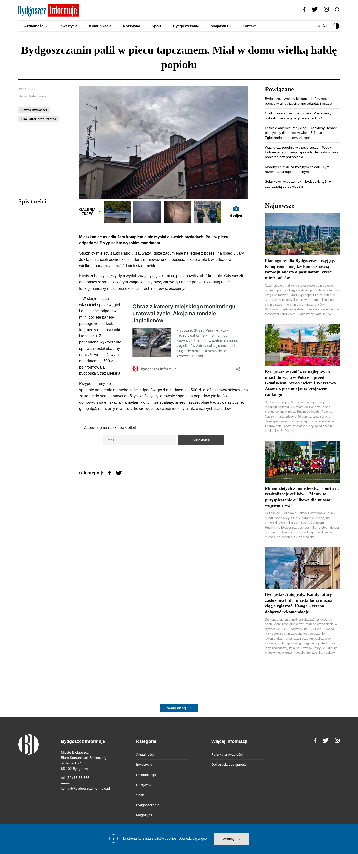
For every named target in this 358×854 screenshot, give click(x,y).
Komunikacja (100, 26)
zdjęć (236, 216)
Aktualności (34, 26)
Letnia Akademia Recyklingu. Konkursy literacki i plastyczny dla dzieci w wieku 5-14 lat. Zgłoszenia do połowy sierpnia (302, 132)
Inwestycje (68, 26)
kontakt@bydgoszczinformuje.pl (85, 788)
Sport (156, 26)
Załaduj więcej (176, 708)
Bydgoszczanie (186, 26)
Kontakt (249, 26)
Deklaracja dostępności (229, 764)
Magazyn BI (221, 26)
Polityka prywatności (227, 754)
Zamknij (228, 839)
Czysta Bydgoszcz (34, 110)
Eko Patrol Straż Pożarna (38, 119)
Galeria (87, 211)
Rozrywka (131, 26)
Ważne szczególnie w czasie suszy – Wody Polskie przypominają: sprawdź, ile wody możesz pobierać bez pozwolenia (302, 152)
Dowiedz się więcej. (193, 838)
